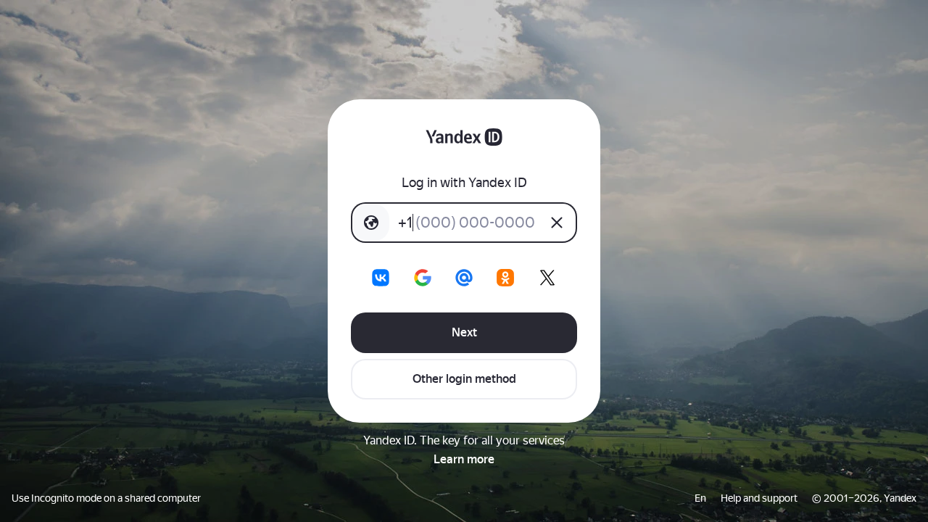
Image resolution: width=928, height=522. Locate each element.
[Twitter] (547, 277)
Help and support (759, 498)
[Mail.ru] (464, 277)
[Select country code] (371, 222)
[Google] (422, 277)
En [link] (700, 498)
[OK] (505, 277)
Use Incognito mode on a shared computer (106, 498)
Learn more (464, 459)
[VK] (380, 277)
